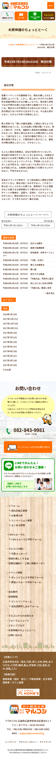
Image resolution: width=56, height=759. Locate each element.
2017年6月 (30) (10, 341)
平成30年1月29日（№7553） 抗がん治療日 (22, 243)
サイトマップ (45, 742)
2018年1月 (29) (10, 314)
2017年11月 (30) (10, 323)
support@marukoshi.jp (32, 733)
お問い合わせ (15, 635)
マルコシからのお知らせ (21, 615)
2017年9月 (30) (10, 332)
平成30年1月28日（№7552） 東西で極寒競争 (23, 247)
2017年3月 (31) (10, 355)
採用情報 (13, 596)
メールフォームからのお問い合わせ (34, 447)
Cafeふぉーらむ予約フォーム (26, 539)
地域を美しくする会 (18, 558)
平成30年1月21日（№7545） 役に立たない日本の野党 (27, 283)
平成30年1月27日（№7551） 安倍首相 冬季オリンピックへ (28, 254)
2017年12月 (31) (10, 318)
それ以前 (7, 369)
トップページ (10, 742)
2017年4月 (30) (10, 351)
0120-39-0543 (37, 725)
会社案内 (13, 591)
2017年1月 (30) (10, 365)
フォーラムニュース (18, 620)
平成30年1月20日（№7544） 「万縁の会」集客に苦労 (27, 287)
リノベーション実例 (21, 520)
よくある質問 (18, 525)
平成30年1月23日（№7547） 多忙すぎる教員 (23, 274)
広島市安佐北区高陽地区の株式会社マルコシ (31, 750)
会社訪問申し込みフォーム (25, 606)
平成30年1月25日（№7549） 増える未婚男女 (23, 264)
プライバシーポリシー (28, 742)
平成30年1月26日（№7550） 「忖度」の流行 (23, 260)
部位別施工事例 (19, 510)
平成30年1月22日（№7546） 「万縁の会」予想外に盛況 (28, 278)
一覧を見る (50, 293)
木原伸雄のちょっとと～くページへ (28, 214)
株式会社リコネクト (39, 752)
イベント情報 (15, 572)
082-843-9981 (20, 729)
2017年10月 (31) (10, 328)
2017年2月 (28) (10, 360)
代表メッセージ (19, 553)
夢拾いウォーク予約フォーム (26, 582)
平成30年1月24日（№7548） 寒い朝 (19, 269)
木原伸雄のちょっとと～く (22, 630)
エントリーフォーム (21, 601)
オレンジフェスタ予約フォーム (27, 577)
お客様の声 (17, 515)
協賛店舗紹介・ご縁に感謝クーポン (26, 563)
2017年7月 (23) (10, 337)
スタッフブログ (16, 625)
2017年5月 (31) (10, 346)
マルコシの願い (16, 548)
